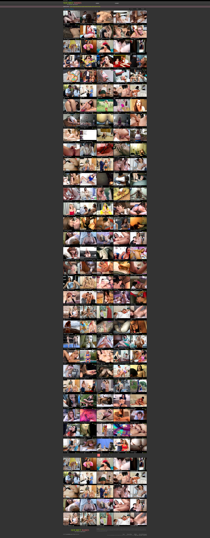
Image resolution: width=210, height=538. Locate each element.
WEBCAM (74, 6)
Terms (124, 534)
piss (80, 6)
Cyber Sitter (145, 535)
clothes (93, 6)
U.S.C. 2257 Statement (143, 534)
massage (86, 6)
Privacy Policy (129, 534)
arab (99, 6)
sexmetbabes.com (69, 534)
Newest (97, 3)
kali (76, 6)
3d (88, 6)
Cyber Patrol (136, 535)
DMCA (135, 534)
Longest (117, 3)
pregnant (82, 6)
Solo (97, 6)
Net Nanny (140, 535)
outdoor (71, 6)
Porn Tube (70, 0)
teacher (90, 6)
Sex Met (72, 3)
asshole (78, 6)
